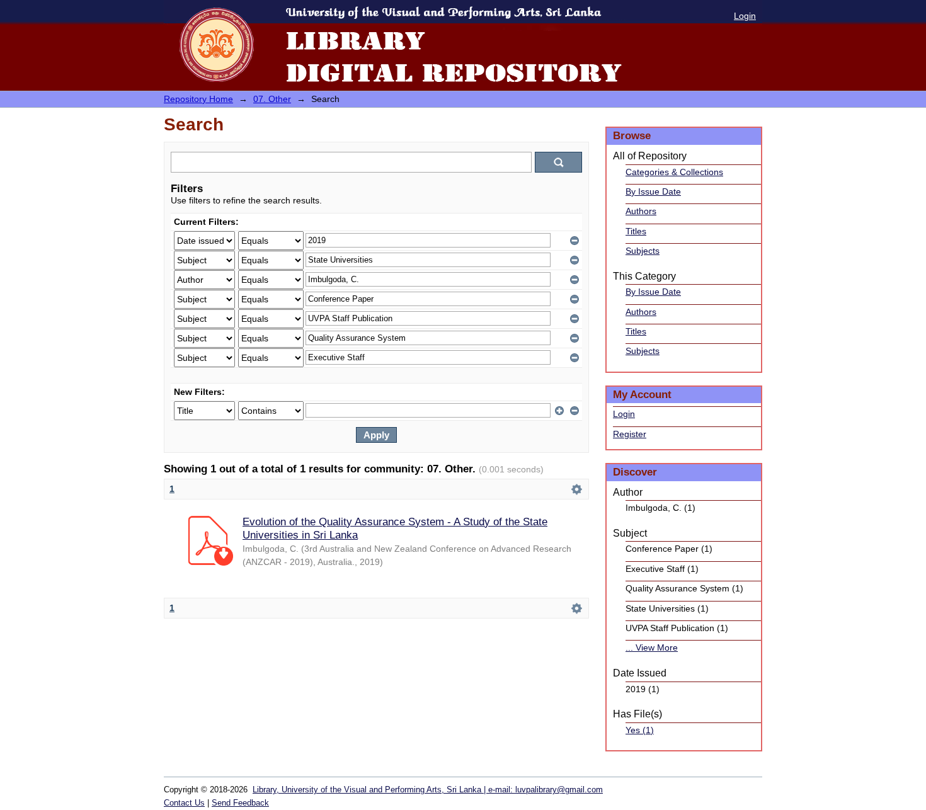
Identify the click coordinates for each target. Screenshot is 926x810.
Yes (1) (640, 730)
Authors (641, 211)
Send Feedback (240, 802)
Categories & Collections (674, 172)
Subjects (643, 251)
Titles (636, 231)
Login (745, 16)
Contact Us (184, 802)
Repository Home (198, 99)
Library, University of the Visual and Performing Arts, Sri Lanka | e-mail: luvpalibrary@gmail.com (428, 789)
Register (629, 434)
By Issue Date (653, 191)
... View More (652, 647)
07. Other (272, 99)
